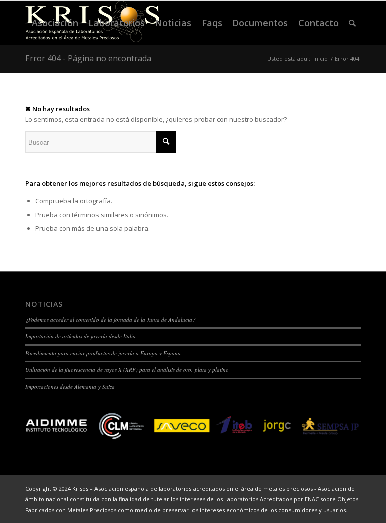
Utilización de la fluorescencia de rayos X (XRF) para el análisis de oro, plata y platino (127, 369)
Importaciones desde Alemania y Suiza (70, 386)
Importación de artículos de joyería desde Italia (80, 336)
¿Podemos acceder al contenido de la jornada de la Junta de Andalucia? (110, 319)
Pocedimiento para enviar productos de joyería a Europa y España (103, 353)
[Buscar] (352, 23)
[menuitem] (55, 23)
